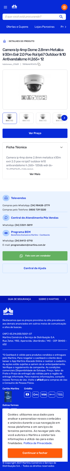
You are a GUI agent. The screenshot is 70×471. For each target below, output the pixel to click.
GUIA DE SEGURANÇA (19, 299)
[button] (62, 16)
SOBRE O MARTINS (49, 299)
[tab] (10, 118)
